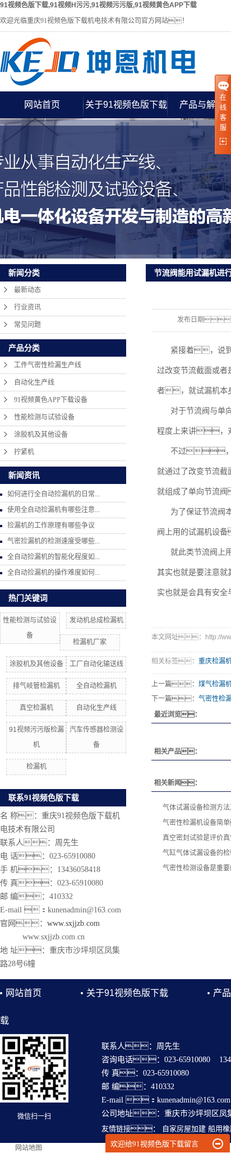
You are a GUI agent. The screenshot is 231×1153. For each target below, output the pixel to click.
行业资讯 (27, 307)
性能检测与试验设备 (44, 417)
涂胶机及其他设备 (41, 435)
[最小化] (217, 1144)
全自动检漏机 (96, 686)
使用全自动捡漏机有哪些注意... (53, 510)
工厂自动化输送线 (96, 664)
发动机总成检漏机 (96, 620)
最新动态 (27, 290)
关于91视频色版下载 (126, 104)
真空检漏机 (36, 708)
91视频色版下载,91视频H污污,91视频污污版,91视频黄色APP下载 (98, 5)
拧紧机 (24, 452)
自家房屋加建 (184, 1128)
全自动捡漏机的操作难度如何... (53, 572)
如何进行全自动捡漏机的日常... (53, 494)
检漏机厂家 (90, 642)
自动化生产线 (34, 382)
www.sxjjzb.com (73, 923)
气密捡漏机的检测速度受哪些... (53, 541)
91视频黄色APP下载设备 (50, 400)
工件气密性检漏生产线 (47, 365)
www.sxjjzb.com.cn (53, 937)
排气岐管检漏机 (36, 686)
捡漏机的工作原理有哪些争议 (51, 525)
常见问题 (27, 325)
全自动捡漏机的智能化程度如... (53, 557)
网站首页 (42, 104)
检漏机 (36, 767)
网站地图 (28, 1148)
